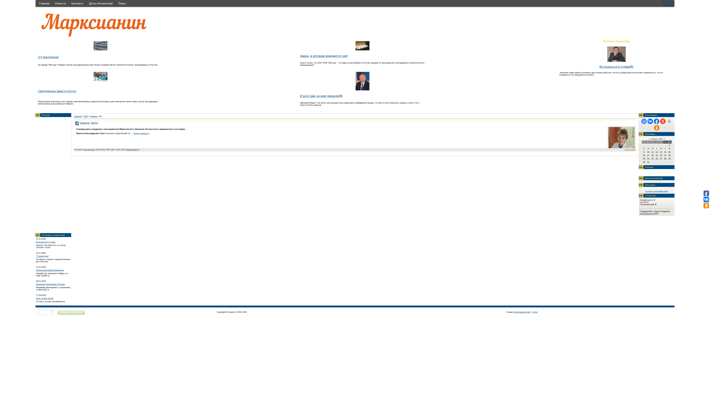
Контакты (77, 3)
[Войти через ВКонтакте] (650, 121)
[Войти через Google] (669, 121)
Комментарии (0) (132, 150)
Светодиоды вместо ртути (57, 91)
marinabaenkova (647, 213)
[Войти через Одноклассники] (657, 128)
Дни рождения (88, 150)
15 (669, 152)
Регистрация (651, 115)
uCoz (535, 312)
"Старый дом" (42, 256)
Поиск (122, 3)
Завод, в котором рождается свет (324, 56)
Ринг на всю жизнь (44, 298)
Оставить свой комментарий (656, 191)
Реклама (46, 115)
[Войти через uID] (644, 121)
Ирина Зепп (89, 123)
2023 (86, 116)
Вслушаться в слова (614, 67)
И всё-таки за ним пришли (319, 96)
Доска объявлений (101, 3)
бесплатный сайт (523, 312)
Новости (60, 3)
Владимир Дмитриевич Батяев (50, 284)
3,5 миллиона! (48, 57)
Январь (93, 116)
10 (648, 152)
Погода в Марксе (667, 3)
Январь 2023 (657, 139)
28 (665, 159)
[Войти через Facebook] (656, 121)
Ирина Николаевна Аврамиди (50, 270)
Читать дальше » (141, 133)
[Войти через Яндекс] (663, 121)
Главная (44, 3)
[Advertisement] (53, 175)
